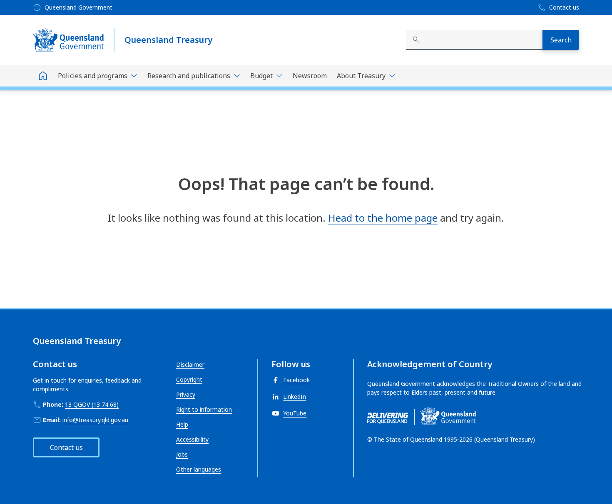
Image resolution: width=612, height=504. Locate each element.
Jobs (182, 454)
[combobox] (474, 40)
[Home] (43, 75)
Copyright (189, 379)
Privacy (185, 394)
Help (182, 424)
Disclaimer (190, 364)
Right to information (204, 409)
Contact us (66, 447)
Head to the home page (383, 218)
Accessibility (192, 439)
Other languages (198, 469)
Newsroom (310, 75)
